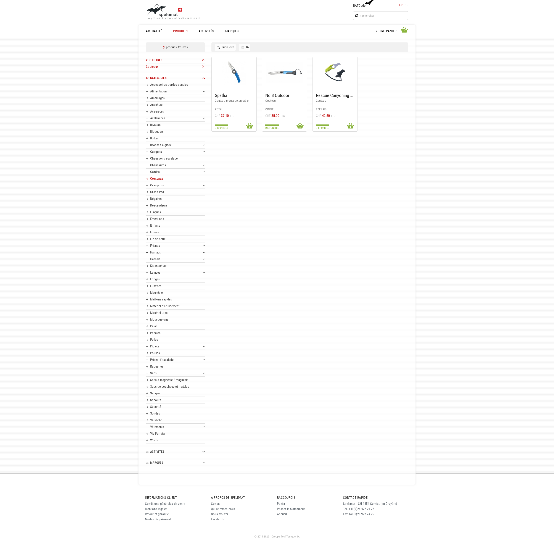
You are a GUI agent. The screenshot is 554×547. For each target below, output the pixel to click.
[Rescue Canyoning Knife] (335, 72)
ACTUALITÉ (154, 31)
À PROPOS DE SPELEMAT (228, 498)
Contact (216, 504)
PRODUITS (180, 31)
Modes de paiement (158, 519)
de (406, 5)
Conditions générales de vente (165, 504)
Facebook (217, 519)
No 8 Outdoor (277, 95)
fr (401, 5)
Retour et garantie (157, 514)
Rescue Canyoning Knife (335, 95)
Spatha (221, 95)
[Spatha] (234, 72)
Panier (281, 504)
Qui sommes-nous (223, 509)
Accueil (282, 514)
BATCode (359, 6)
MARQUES (232, 31)
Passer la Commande (291, 509)
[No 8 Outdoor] (284, 72)
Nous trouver (219, 514)
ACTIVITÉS (206, 31)
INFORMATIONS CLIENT (161, 498)
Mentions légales (156, 509)
